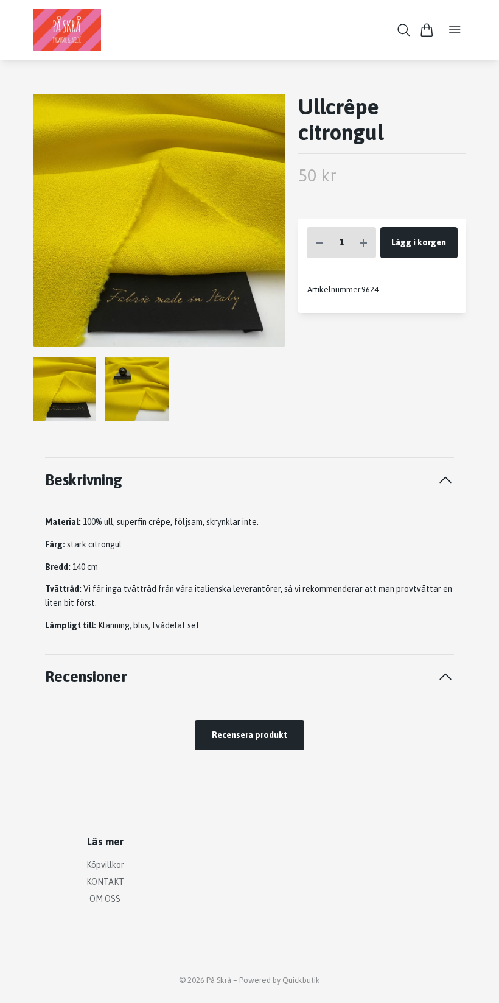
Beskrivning (83, 479)
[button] (266, 225)
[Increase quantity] (363, 243)
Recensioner (86, 676)
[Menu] (455, 30)
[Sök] (404, 30)
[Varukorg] (427, 30)
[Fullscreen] (159, 220)
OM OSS (104, 899)
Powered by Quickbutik (279, 980)
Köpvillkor (105, 865)
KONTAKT (105, 882)
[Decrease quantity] (319, 243)
